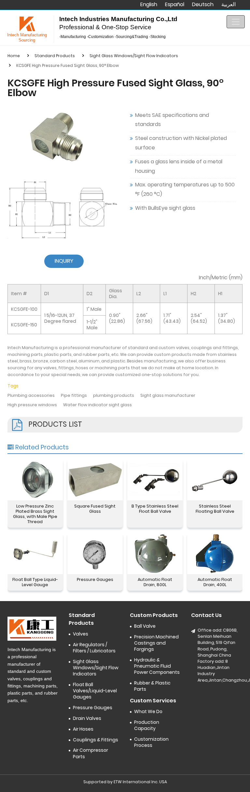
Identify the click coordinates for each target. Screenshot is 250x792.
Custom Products (154, 615)
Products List (55, 424)
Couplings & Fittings (95, 740)
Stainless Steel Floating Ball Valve (215, 508)
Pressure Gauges (95, 579)
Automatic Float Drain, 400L (215, 582)
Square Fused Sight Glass (95, 508)
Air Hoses (83, 729)
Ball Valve (145, 626)
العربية (228, 4)
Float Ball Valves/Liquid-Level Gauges (95, 691)
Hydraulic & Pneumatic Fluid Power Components (157, 666)
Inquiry (64, 261)
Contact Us (206, 615)
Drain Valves (87, 718)
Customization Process (151, 742)
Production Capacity (146, 725)
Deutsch (203, 4)
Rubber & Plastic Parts (152, 686)
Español (174, 4)
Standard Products (55, 55)
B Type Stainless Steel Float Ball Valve (155, 508)
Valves (80, 634)
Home (13, 55)
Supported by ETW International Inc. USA (125, 782)
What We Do (148, 712)
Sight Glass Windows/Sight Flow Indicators (134, 55)
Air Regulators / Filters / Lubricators (94, 648)
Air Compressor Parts (90, 753)
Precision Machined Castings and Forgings (156, 643)
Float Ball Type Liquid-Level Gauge (35, 582)
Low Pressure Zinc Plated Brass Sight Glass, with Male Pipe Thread (35, 513)
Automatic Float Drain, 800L (155, 582)
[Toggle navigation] (236, 21)
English (148, 4)
